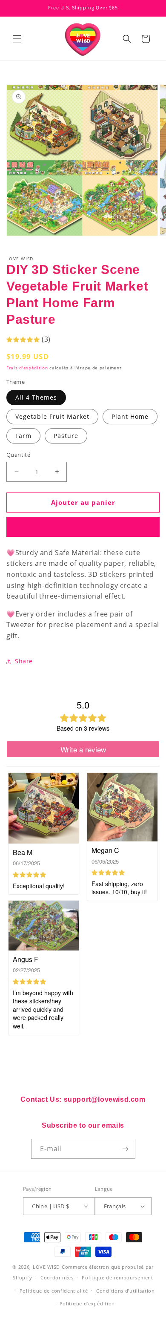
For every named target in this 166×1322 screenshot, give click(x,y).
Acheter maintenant (83, 527)
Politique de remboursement (117, 1277)
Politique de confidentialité (54, 1290)
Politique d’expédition (87, 1303)
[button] (17, 38)
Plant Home (130, 416)
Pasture (66, 436)
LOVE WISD (46, 1267)
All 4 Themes (36, 397)
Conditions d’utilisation (125, 1290)
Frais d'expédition (27, 368)
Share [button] (24, 661)
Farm (23, 436)
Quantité (18, 454)
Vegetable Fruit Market (52, 416)
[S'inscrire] (125, 1149)
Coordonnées (57, 1277)
